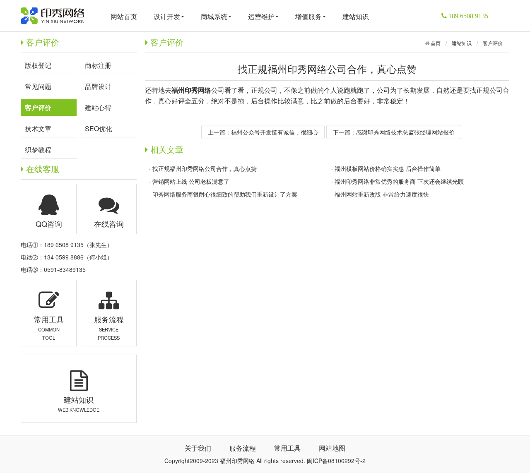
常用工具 (287, 448)
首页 (435, 42)
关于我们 (198, 448)
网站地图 (332, 448)
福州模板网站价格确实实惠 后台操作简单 (388, 168)
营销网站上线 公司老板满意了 (190, 181)
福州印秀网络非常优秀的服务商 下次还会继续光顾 (399, 181)
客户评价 (493, 42)
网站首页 (124, 16)
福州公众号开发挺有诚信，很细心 (274, 132)
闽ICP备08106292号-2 (336, 460)
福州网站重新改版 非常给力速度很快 (382, 194)
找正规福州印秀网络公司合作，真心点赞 (204, 168)
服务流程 (242, 448)
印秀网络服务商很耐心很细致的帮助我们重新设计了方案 (224, 194)
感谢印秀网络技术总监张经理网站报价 (405, 132)
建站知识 (355, 16)
